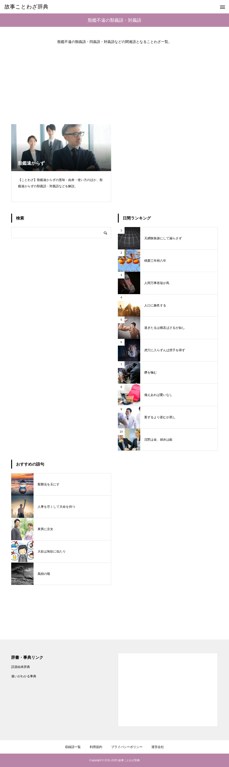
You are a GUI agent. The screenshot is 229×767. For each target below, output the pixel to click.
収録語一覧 (73, 747)
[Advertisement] (114, 80)
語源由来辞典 (20, 667)
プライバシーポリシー (126, 747)
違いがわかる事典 (23, 676)
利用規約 (96, 747)
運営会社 (157, 747)
